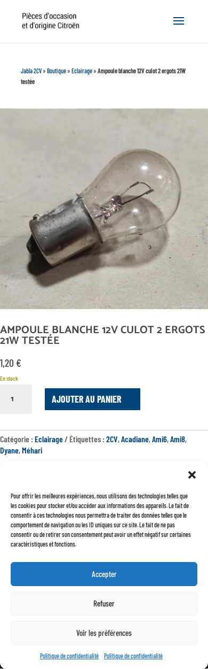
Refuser (104, 603)
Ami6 (159, 439)
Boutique (56, 70)
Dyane (9, 450)
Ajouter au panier (86, 399)
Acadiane (135, 439)
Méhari (32, 450)
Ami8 (177, 439)
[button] (192, 475)
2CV (112, 439)
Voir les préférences (104, 632)
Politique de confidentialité (69, 655)
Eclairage (81, 70)
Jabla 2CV (31, 70)
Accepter (104, 574)
